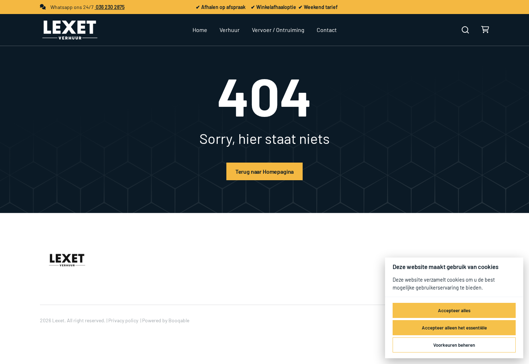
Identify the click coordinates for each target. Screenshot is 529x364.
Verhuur (230, 29)
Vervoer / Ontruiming (278, 29)
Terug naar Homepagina (264, 171)
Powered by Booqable (165, 320)
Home (200, 29)
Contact (327, 29)
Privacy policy (123, 320)
